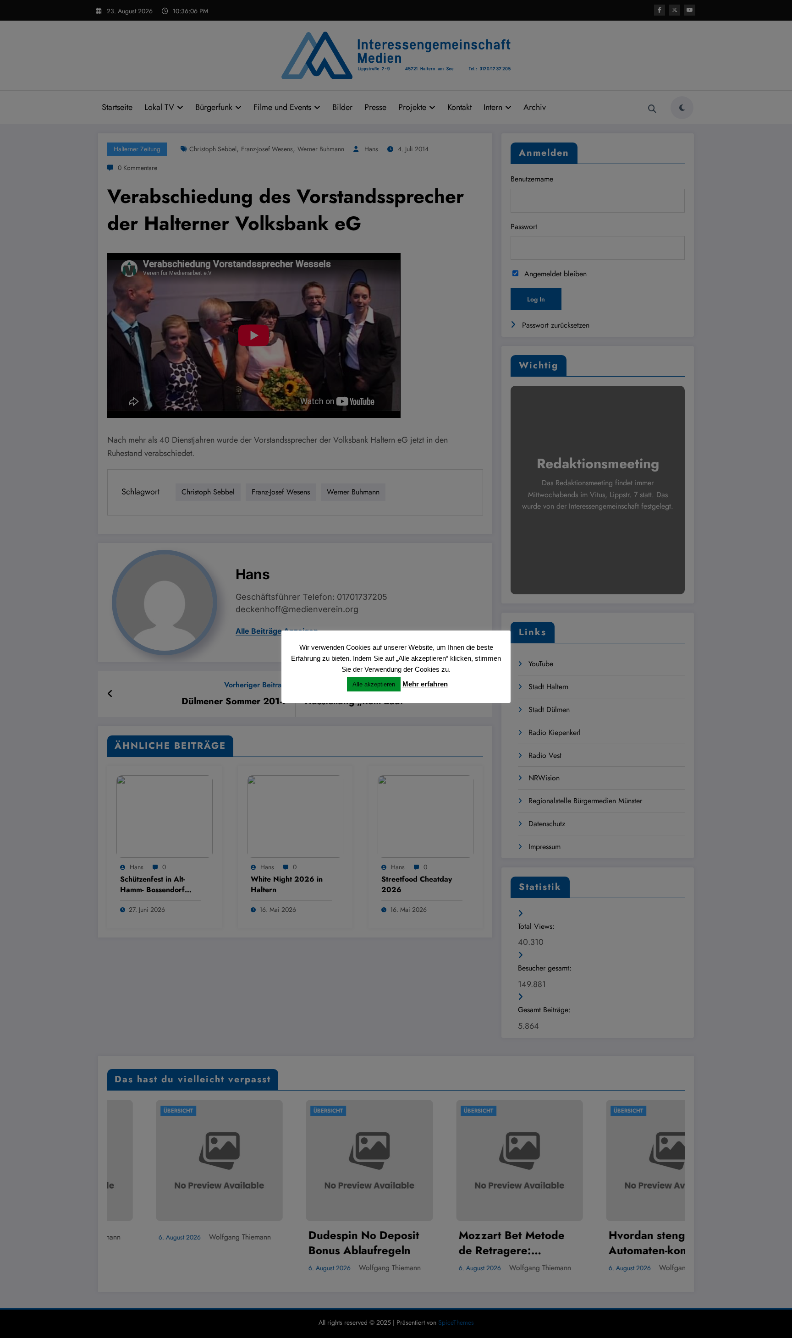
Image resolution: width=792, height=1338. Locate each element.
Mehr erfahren (425, 684)
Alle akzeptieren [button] (373, 684)
